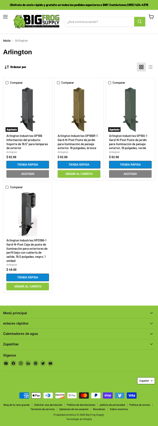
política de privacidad (112, 404)
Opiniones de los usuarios (73, 409)
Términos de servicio (42, 409)
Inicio (6, 40)
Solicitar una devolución (48, 404)
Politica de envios (139, 404)
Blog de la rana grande (16, 404)
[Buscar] (139, 21)
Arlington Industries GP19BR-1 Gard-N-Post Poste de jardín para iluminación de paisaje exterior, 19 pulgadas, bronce (78, 142)
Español (144, 380)
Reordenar (99, 409)
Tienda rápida (27, 164)
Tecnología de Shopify (79, 419)
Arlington (11, 152)
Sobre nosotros (119, 409)
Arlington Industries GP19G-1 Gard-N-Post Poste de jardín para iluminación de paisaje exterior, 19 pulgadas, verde (128, 142)
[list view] (150, 67)
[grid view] (141, 67)
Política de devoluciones (81, 404)
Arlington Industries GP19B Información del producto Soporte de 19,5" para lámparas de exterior (27, 142)
